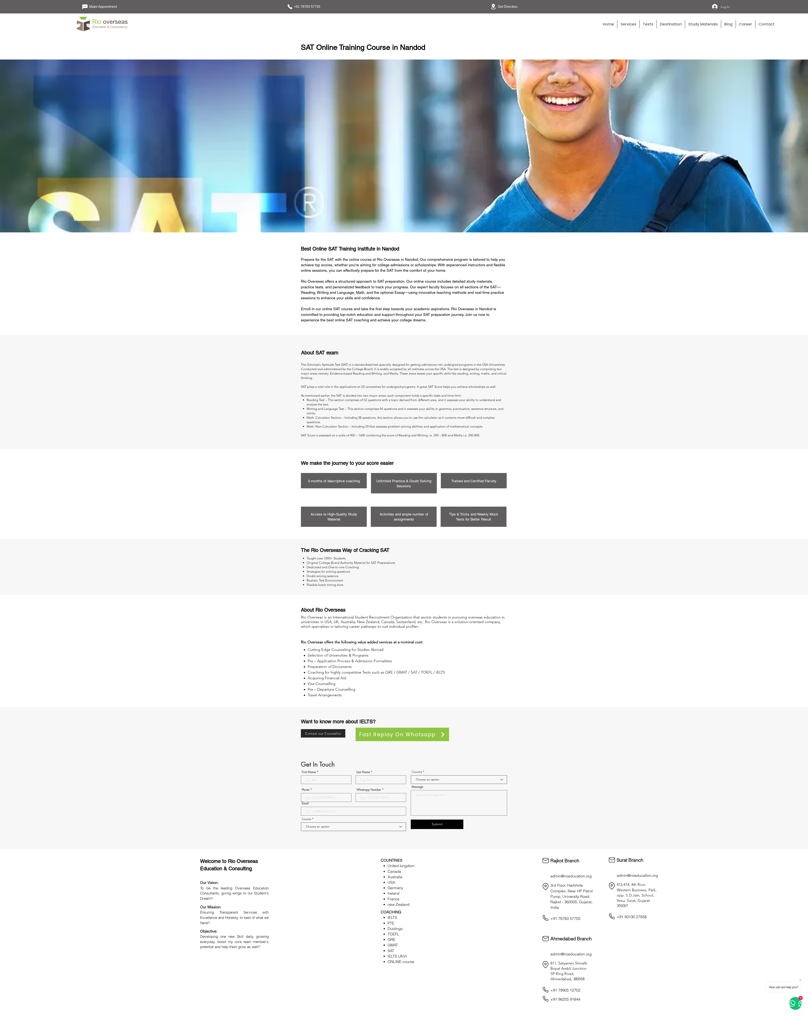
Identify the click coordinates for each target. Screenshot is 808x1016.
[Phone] (545, 918)
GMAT (393, 945)
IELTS (392, 917)
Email (305, 803)
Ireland (393, 893)
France (393, 899)
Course (307, 818)
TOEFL (393, 934)
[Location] (545, 886)
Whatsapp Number (368, 789)
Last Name (363, 772)
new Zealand (398, 904)
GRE (391, 939)
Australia (395, 876)
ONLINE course (401, 961)
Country (417, 771)
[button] (648, 24)
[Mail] (545, 860)
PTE (391, 923)
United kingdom (401, 865)
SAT (391, 950)
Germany (395, 887)
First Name (309, 772)
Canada (394, 871)
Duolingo (395, 928)
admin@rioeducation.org (571, 876)
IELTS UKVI (397, 956)
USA (391, 882)
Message (417, 786)
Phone (305, 789)
